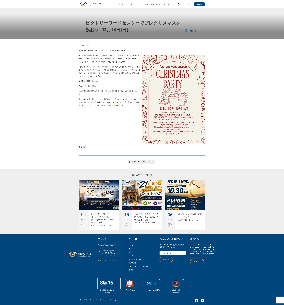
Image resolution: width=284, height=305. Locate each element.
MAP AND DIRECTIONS (105, 261)
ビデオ (131, 252)
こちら (113, 105)
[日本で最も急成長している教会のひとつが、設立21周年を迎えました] (142, 195)
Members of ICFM (153, 290)
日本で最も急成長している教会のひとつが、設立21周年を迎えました (146, 217)
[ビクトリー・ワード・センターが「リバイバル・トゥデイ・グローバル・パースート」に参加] (99, 195)
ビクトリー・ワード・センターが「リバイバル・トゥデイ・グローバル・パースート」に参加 (103, 218)
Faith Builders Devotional (138, 266)
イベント (132, 245)
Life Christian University (176, 291)
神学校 (131, 270)
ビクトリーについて (135, 259)
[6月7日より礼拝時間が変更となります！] (185, 195)
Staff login (113, 300)
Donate (197, 262)
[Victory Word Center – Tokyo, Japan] (90, 4)
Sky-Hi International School (107, 291)
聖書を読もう (133, 263)
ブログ (83, 147)
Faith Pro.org (130, 290)
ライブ (131, 249)
